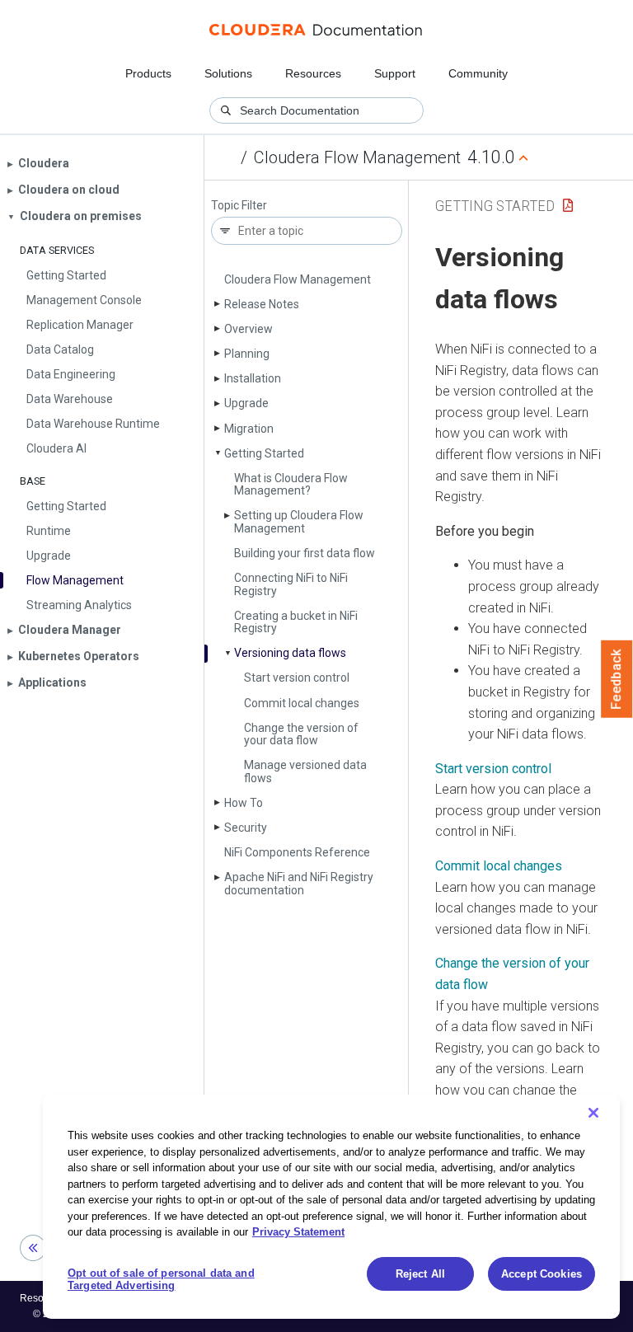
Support (394, 73)
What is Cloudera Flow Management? (291, 484)
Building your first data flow (304, 553)
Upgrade (246, 403)
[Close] (593, 1113)
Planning (247, 353)
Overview (248, 328)
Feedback (617, 679)
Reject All (420, 1274)
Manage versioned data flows (305, 771)
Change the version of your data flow (301, 734)
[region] (331, 1207)
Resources (313, 73)
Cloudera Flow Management (357, 157)
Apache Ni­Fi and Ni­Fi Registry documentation (298, 883)
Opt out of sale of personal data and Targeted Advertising (161, 1279)
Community (478, 73)
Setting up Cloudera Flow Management (298, 521)
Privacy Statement (298, 1232)
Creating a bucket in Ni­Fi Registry (296, 622)
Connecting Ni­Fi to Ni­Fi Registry (291, 584)
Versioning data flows (290, 652)
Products (148, 73)
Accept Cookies (541, 1274)
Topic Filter (239, 205)
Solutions (228, 73)
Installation (252, 378)
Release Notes (261, 304)
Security (245, 827)
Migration (249, 428)
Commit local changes (301, 703)
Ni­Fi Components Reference (297, 852)
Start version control (296, 677)
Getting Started (264, 453)
